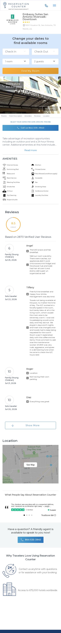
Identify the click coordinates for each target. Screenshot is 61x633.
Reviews (37, 116)
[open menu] (54, 5)
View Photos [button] (50, 109)
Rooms (4, 116)
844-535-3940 (14, 86)
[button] (40, 27)
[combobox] (16, 62)
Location (46, 116)
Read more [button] (30, 150)
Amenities (28, 116)
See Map (30, 464)
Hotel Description (15, 116)
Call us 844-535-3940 (32, 128)
